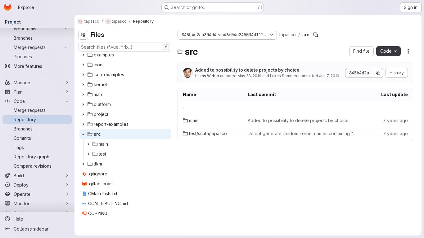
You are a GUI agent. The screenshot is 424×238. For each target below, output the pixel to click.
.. (184, 107)
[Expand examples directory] (83, 55)
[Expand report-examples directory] (83, 124)
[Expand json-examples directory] (83, 74)
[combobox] (124, 47)
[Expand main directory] (88, 144)
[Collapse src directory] (83, 134)
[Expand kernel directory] (83, 84)
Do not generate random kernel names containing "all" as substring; (302, 133)
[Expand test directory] (88, 154)
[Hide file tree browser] (83, 35)
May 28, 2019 (249, 75)
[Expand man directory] (83, 94)
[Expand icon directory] (83, 64)
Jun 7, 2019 (329, 75)
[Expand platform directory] (83, 104)
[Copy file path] (316, 35)
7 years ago (395, 120)
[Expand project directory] (83, 114)
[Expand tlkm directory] (83, 164)
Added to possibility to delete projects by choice (247, 70)
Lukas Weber (207, 75)
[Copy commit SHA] (378, 73)
